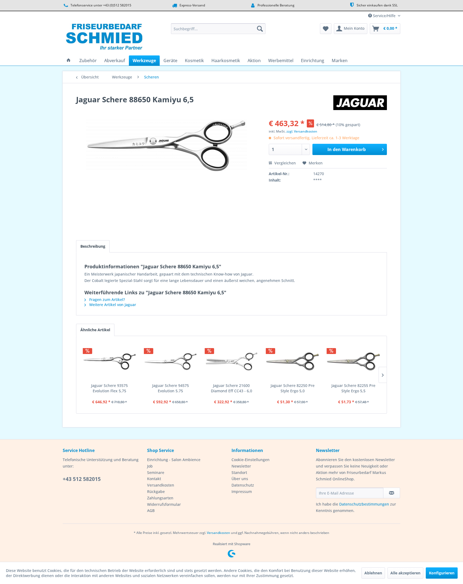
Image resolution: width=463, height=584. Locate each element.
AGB (151, 510)
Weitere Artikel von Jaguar (112, 304)
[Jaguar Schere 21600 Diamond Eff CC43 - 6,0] (231, 361)
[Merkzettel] (325, 28)
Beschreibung (92, 246)
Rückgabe (156, 491)
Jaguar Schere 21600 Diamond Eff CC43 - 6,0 (231, 388)
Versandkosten (160, 485)
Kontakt (154, 478)
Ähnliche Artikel (95, 329)
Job (150, 466)
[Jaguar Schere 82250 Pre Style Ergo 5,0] (292, 361)
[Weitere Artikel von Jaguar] (360, 104)
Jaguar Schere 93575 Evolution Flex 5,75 (109, 388)
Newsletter (241, 466)
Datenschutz (243, 485)
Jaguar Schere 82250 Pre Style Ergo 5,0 (293, 388)
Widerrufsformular (164, 504)
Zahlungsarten (160, 497)
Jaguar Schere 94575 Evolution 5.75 (170, 388)
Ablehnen (373, 572)
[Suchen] (260, 28)
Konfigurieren (441, 572)
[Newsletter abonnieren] (391, 493)
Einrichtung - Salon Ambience (173, 459)
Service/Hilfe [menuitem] (384, 15)
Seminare (155, 472)
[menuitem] (218, 28)
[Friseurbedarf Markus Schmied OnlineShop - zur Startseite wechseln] (104, 38)
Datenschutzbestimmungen (364, 504)
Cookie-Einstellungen (251, 459)
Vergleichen (284, 162)
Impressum (242, 491)
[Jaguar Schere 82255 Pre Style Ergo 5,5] (353, 361)
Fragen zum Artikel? (106, 299)
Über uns (240, 478)
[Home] (68, 60)
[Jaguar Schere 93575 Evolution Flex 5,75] (109, 361)
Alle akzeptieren (405, 572)
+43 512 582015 (82, 479)
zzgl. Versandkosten (301, 131)
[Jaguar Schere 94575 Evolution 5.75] (170, 361)
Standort (239, 472)
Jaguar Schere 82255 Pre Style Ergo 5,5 (353, 388)
